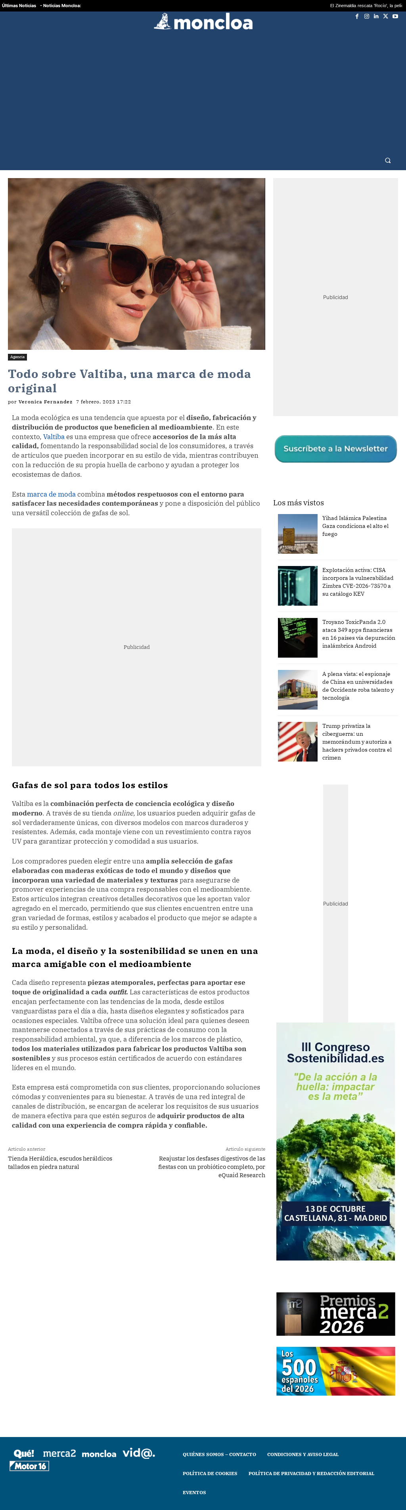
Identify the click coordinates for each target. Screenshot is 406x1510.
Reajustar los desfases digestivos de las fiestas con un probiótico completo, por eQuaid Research (211, 1151)
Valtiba (54, 421)
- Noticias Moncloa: (60, 5)
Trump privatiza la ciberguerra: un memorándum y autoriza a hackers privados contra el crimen (357, 726)
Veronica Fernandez (46, 386)
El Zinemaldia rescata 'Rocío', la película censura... (331, 6)
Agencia (17, 341)
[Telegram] (126, 1191)
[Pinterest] (145, 1191)
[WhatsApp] (108, 1191)
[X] (386, 16)
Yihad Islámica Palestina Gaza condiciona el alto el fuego (355, 510)
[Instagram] (367, 16)
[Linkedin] (376, 16)
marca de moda (51, 478)
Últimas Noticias (19, 5)
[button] (388, 144)
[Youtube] (395, 16)
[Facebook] (357, 16)
